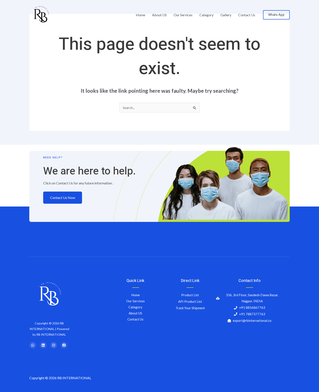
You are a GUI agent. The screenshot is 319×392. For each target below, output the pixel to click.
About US (159, 15)
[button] (276, 15)
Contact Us (246, 15)
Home (140, 15)
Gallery (225, 15)
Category (206, 15)
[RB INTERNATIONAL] (40, 14)
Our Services (183, 15)
